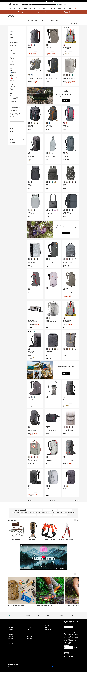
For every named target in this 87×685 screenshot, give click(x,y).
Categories (12, 37)
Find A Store (10, 625)
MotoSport (47, 627)
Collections (29, 640)
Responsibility (13, 142)
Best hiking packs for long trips (56, 512)
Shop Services (29, 632)
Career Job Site (29, 630)
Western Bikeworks (48, 630)
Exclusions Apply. (66, 637)
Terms (64, 643)
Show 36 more (12, 64)
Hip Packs (52, 20)
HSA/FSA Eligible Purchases (13, 643)
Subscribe (76, 627)
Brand (11, 50)
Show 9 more (12, 116)
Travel (32, 20)
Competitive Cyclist (48, 623)
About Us (28, 621)
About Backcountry (30, 623)
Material (11, 139)
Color (11, 68)
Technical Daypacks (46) (14, 42)
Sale (11, 93)
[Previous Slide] (19, 1)
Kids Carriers (58, 20)
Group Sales (10, 638)
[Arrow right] (78, 520)
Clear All (11, 34)
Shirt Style (12, 134)
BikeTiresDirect (48, 629)
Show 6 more (12, 80)
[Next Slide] (68, 1)
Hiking (28, 20)
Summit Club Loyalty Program (32, 625)
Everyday (47, 20)
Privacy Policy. (68, 643)
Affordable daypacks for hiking (69, 512)
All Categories (29, 643)
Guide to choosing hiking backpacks (50, 510)
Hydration (42, 20)
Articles (28, 629)
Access (11, 136)
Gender (11, 84)
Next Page (76, 500)
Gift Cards (10, 640)
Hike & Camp (10, 15)
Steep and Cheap (48, 625)
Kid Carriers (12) (13, 45)
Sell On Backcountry (30, 638)
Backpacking (36, 20)
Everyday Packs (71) (13, 39)
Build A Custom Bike (12, 634)
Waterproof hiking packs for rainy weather (20, 512)
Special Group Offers (30, 641)
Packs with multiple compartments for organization (39, 512)
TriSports (46, 632)
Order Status (10, 627)
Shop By (11, 131)
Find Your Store (76, 1)
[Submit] (22, 4)
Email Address (66, 625)
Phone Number (66, 645)
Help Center (10, 623)
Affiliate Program (30, 634)
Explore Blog (29, 627)
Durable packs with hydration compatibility (28, 514)
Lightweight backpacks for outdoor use (45, 514)
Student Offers (29, 636)
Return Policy (10, 629)
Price (11, 120)
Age (11, 122)
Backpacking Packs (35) (14, 43)
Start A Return (10, 630)
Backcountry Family (49, 621)
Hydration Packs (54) (13, 41)
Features (12, 105)
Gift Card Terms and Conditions (13, 641)
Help (9, 621)
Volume (11, 128)
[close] (12, 31)
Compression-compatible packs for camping (34, 510)
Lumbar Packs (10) (13, 46)
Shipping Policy (11, 632)
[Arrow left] (75, 520)
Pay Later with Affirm (12, 636)
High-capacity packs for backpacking (60, 514)
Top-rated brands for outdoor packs (65, 510)
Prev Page (29, 500)
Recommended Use (14, 125)
